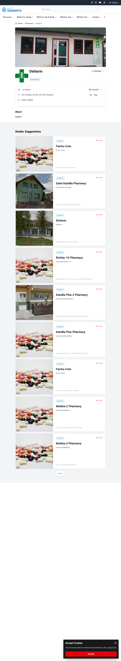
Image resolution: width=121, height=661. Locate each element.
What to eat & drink (46, 17)
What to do (82, 17)
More (60, 473)
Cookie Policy (112, 648)
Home (20, 23)
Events (96, 17)
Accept (91, 654)
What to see (66, 17)
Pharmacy (29, 23)
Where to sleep (24, 17)
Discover (7, 17)
